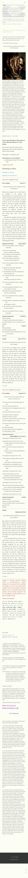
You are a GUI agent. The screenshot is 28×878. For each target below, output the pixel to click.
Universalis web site (12, 605)
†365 (3, 5)
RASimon (17, 859)
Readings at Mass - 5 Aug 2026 (9, 637)
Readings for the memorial (9, 175)
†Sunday (9, 24)
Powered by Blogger (15, 857)
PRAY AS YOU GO (10, 706)
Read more (24, 638)
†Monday (14, 24)
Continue (4, 385)
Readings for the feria (8, 172)
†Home (4, 24)
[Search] (25, 2)
